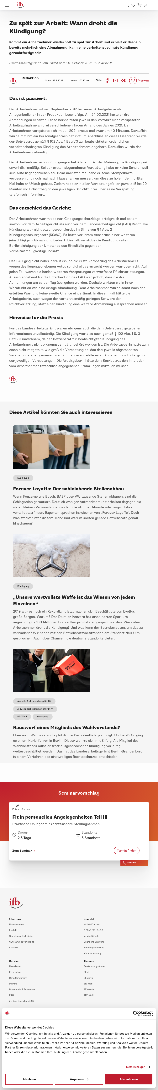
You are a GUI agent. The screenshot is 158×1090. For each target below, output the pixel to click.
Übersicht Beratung (94, 941)
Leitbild (13, 930)
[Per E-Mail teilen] (115, 80)
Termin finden (126, 851)
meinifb (13, 983)
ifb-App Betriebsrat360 (21, 1001)
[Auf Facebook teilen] (107, 80)
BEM (86, 972)
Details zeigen (135, 1066)
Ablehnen (29, 1079)
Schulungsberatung (94, 947)
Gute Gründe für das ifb (21, 941)
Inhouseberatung (93, 953)
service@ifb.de (91, 936)
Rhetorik (88, 978)
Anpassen (77, 1079)
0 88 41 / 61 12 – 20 (93, 930)
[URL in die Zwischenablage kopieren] (123, 80)
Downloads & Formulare (22, 989)
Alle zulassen (129, 1079)
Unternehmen (16, 924)
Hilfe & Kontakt (92, 924)
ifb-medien (15, 972)
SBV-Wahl (89, 989)
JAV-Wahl (89, 995)
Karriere (13, 947)
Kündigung (23, 477)
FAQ (11, 995)
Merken (143, 80)
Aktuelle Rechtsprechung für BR (34, 701)
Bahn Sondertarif (18, 978)
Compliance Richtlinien (21, 936)
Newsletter (15, 966)
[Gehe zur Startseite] (20, 5)
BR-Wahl (22, 716)
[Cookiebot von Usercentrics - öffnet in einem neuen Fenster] (136, 1013)
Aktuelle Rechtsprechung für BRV (35, 709)
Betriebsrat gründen (94, 966)
